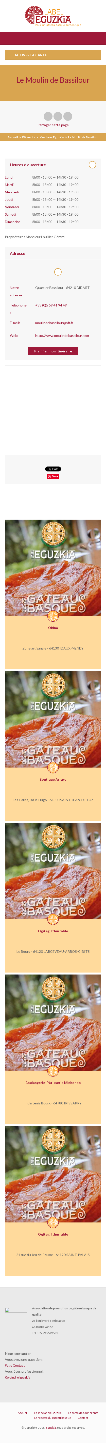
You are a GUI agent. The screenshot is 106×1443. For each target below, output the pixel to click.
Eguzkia (51, 1427)
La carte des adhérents (83, 1413)
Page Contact (15, 1365)
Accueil (13, 137)
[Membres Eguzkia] (53, 616)
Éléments (28, 137)
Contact (83, 1418)
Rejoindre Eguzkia (17, 1377)
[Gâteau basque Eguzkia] (53, 16)
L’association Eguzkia (48, 1413)
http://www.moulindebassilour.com (62, 335)
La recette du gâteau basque (52, 1418)
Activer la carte (30, 55)
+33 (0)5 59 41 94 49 (51, 305)
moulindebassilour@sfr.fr (54, 323)
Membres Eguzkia (51, 137)
